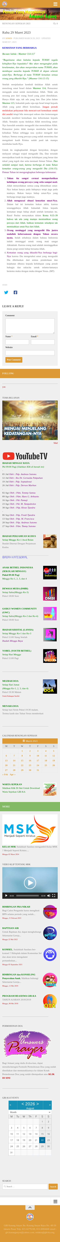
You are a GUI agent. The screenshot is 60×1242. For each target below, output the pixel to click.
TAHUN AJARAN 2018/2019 (19, 999)
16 (30, 760)
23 (30, 765)
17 (38, 760)
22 (22, 765)
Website (9, 347)
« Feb (5, 774)
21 (14, 765)
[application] (30, 883)
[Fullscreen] (53, 895)
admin (8, 38)
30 (30, 770)
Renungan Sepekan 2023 (16, 23)
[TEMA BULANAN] (30, 439)
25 (46, 765)
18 (46, 760)
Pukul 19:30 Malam (15, 688)
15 (22, 760)
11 (46, 755)
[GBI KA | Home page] (5, 4)
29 (22, 770)
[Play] (6, 895)
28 (14, 770)
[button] (30, 883)
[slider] (27, 895)
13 (6, 760)
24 (38, 765)
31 (38, 770)
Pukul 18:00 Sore (15, 592)
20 (6, 765)
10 (38, 755)
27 (6, 770)
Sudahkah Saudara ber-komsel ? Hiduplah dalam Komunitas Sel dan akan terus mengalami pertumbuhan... (22, 956)
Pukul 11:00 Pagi (16, 654)
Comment (10, 315)
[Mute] (48, 895)
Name (8, 336)
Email (34, 336)
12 (53, 755)
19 (53, 760)
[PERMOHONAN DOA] (27, 1059)
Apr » (13, 774)
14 (14, 760)
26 (53, 765)
